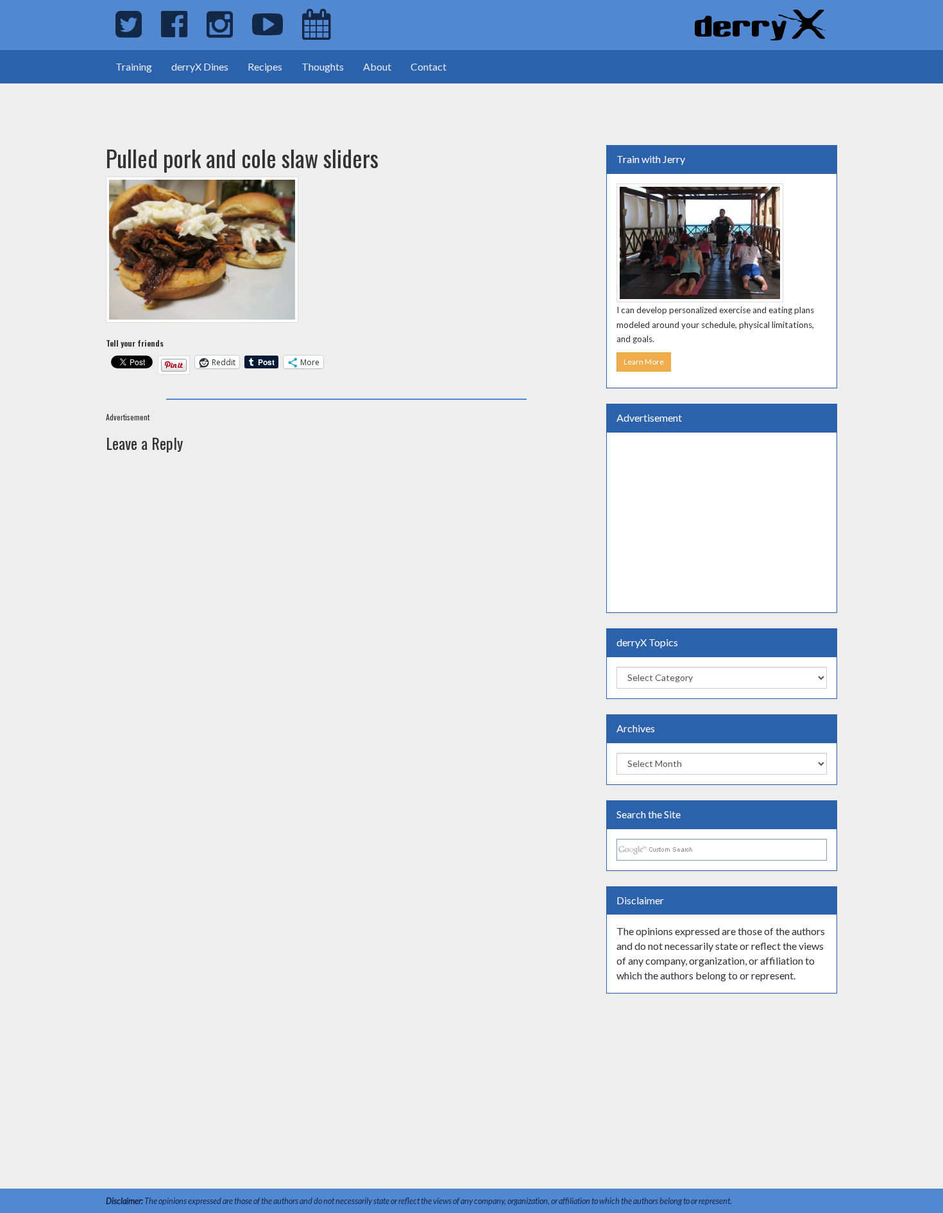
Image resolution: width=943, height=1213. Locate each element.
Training (133, 66)
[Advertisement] (150, 102)
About (377, 66)
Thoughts (323, 66)
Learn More (644, 361)
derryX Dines (199, 66)
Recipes (265, 66)
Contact (428, 66)
